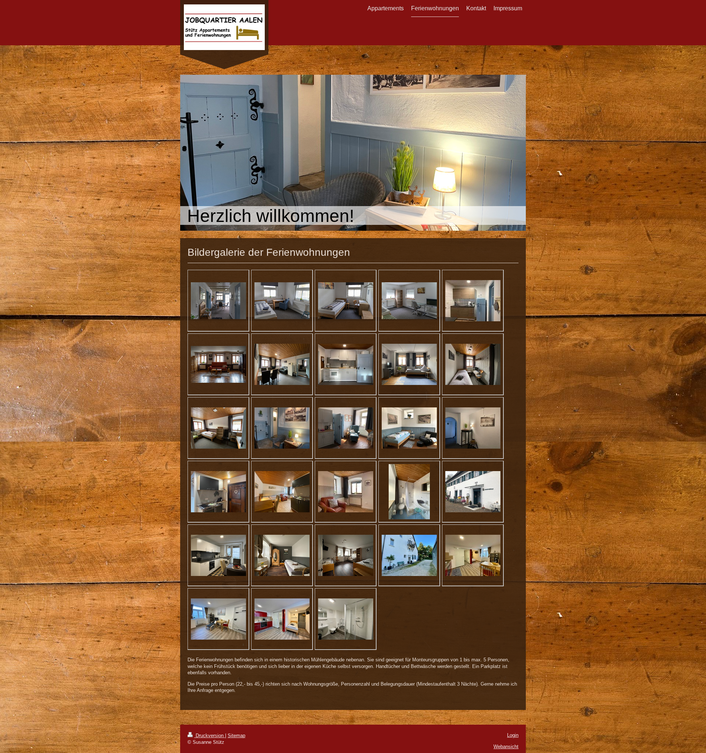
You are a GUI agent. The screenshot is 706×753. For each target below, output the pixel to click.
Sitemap (236, 735)
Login (512, 735)
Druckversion (209, 735)
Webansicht (505, 746)
